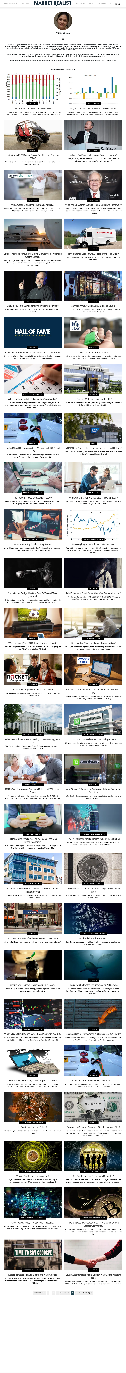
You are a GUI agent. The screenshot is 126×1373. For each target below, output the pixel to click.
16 (65, 1293)
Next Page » (87, 1293)
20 (80, 1293)
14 (57, 1293)
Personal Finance (10, 4)
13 (53, 1293)
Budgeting (26, 4)
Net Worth (102, 4)
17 (68, 1293)
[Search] (110, 3)
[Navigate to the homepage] (52, 3)
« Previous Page (39, 1293)
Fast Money (80, 4)
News (91, 4)
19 (76, 1293)
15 (61, 1293)
